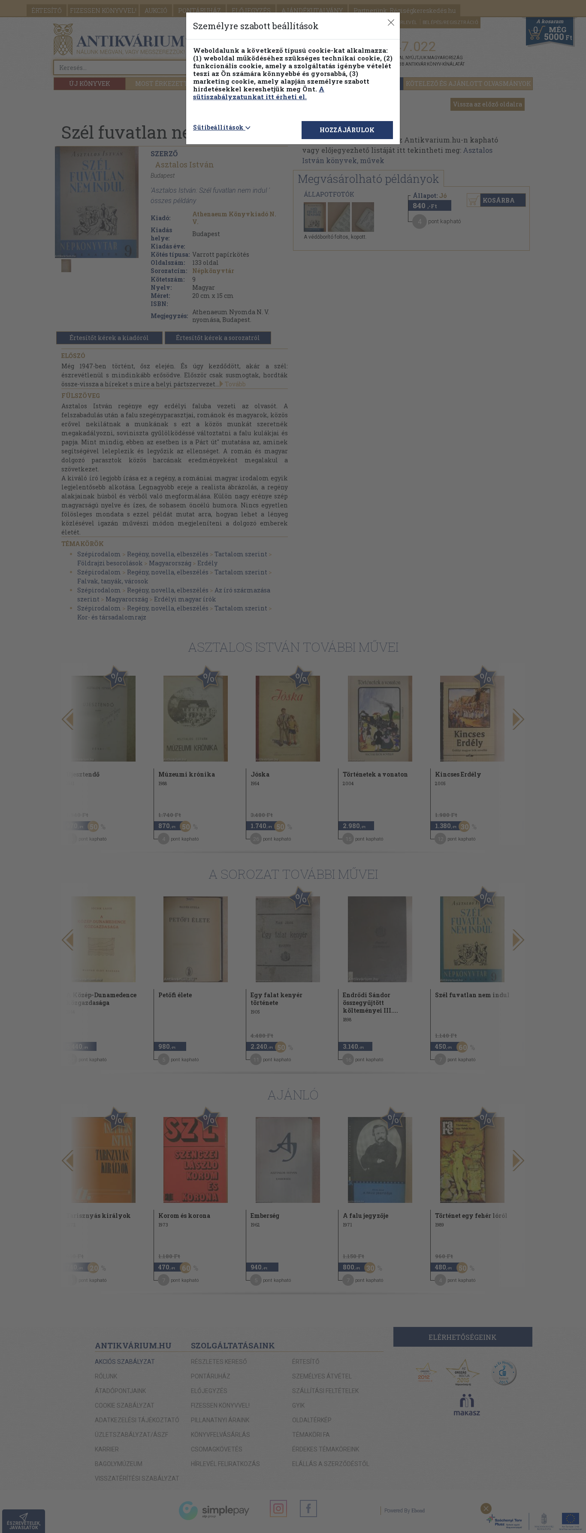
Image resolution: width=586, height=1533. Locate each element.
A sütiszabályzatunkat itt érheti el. (258, 93)
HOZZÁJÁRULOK (347, 130)
